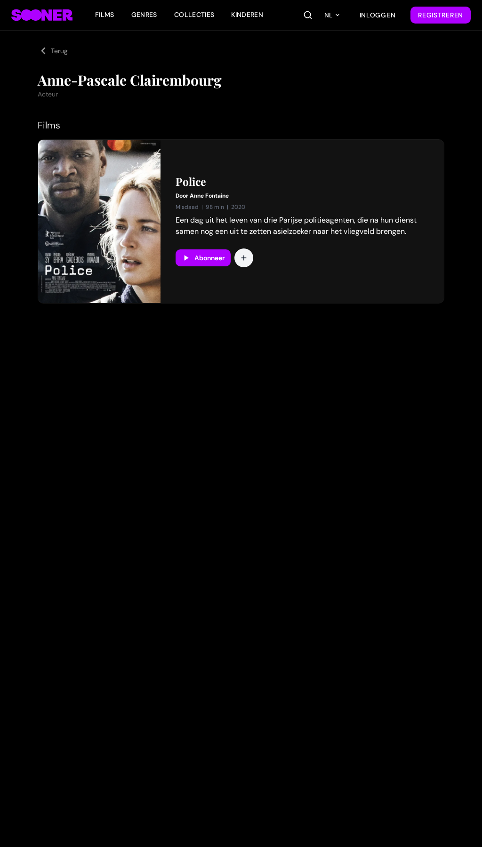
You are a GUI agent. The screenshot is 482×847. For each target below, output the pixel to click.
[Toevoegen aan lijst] (243, 257)
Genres (144, 14)
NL (328, 15)
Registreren (440, 15)
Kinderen (247, 14)
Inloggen (378, 15)
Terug (59, 51)
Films (104, 14)
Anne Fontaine (209, 196)
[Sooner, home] (41, 15)
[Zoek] (308, 15)
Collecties (194, 14)
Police (191, 181)
